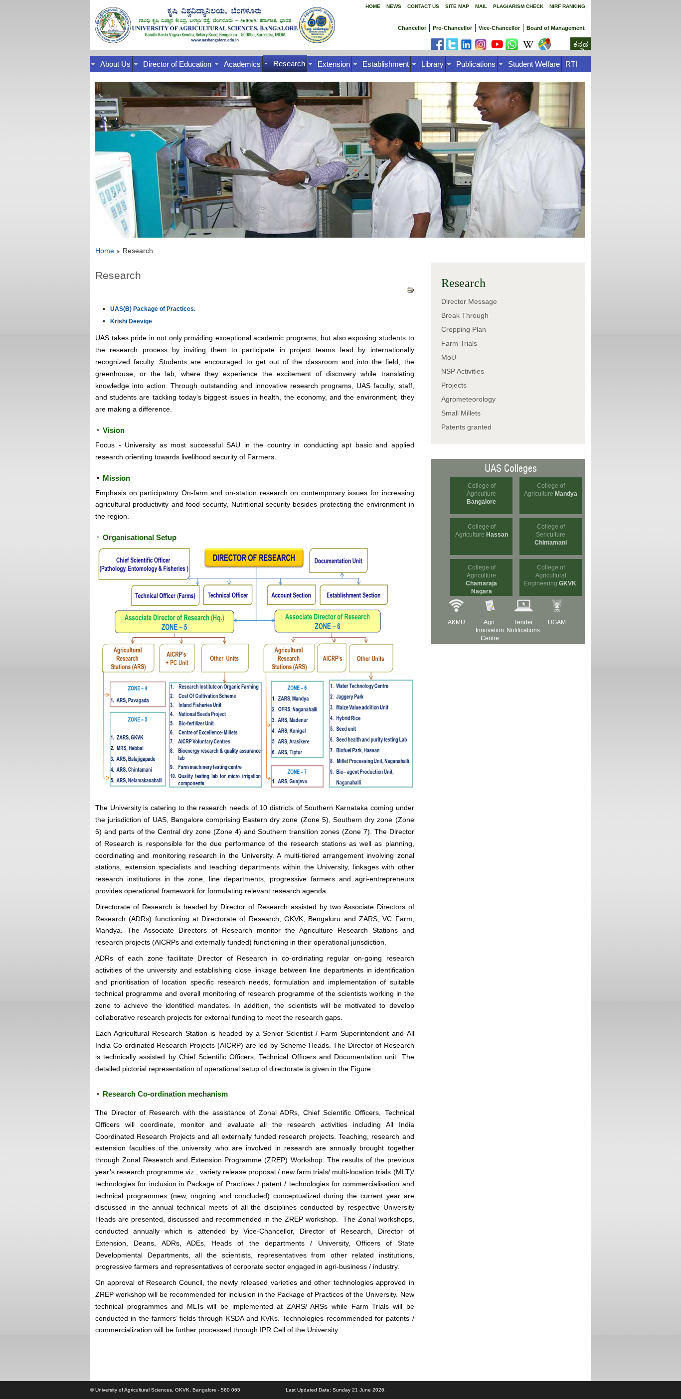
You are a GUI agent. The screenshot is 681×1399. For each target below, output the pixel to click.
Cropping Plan (463, 329)
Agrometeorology (468, 399)
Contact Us (423, 6)
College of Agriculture (481, 493)
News (393, 6)
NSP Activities (462, 371)
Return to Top (654, 1390)
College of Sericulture (550, 534)
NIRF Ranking (567, 6)
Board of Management (555, 28)
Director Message (469, 301)
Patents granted (466, 427)
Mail (481, 6)
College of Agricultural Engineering (545, 575)
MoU (448, 357)
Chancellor (412, 28)
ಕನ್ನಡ (580, 44)
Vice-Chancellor (499, 28)
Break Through (465, 315)
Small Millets (461, 413)
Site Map (457, 6)
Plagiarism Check (518, 6)
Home (372, 6)
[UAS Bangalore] (437, 48)
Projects (454, 385)
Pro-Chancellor (452, 28)
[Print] (410, 291)
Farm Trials (459, 343)
